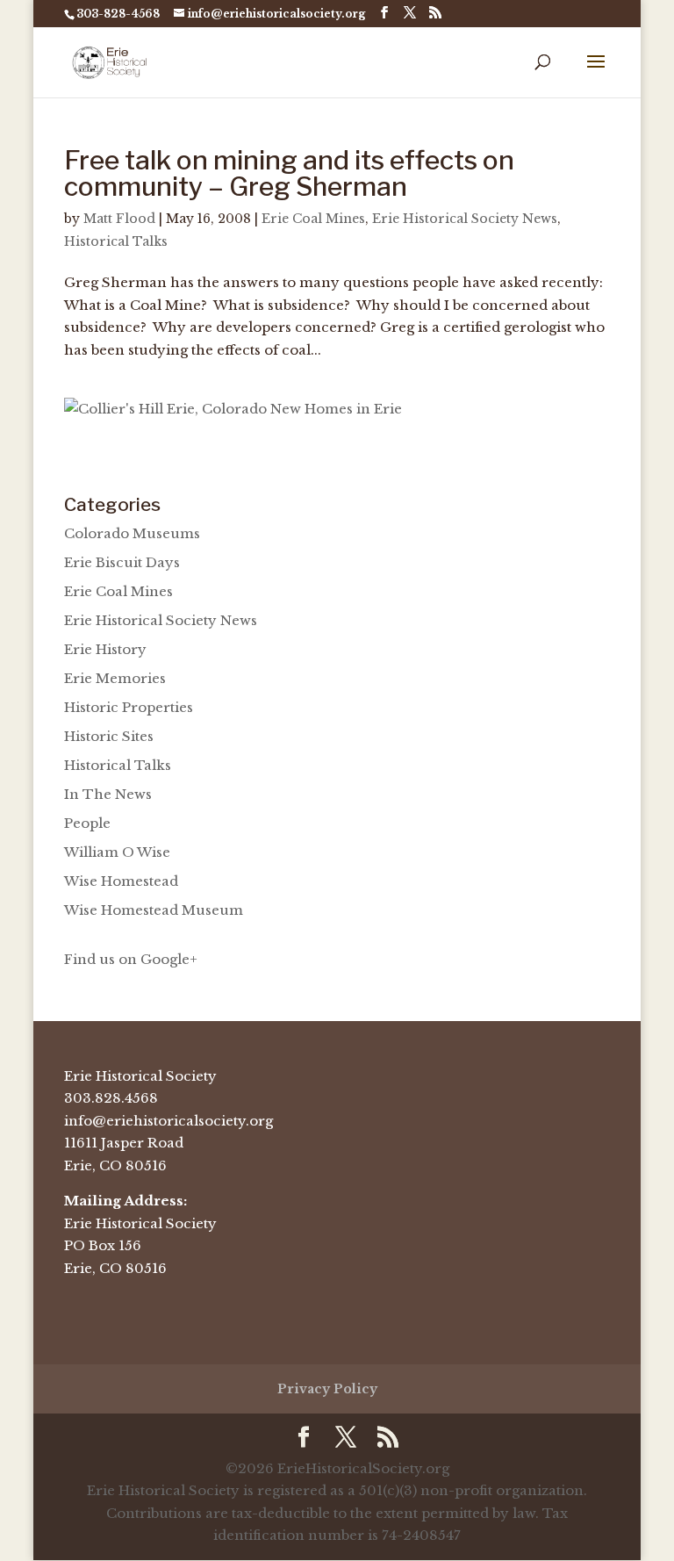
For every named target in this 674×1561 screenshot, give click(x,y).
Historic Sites (109, 736)
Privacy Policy (327, 1389)
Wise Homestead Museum (153, 910)
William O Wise (117, 852)
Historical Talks (116, 241)
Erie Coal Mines (313, 219)
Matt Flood (119, 219)
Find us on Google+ (130, 959)
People (87, 823)
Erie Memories (115, 678)
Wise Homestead (121, 881)
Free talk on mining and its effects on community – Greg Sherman (289, 173)
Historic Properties (128, 707)
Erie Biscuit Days (122, 562)
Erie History (105, 649)
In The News (108, 794)
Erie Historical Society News (464, 219)
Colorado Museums (132, 533)
